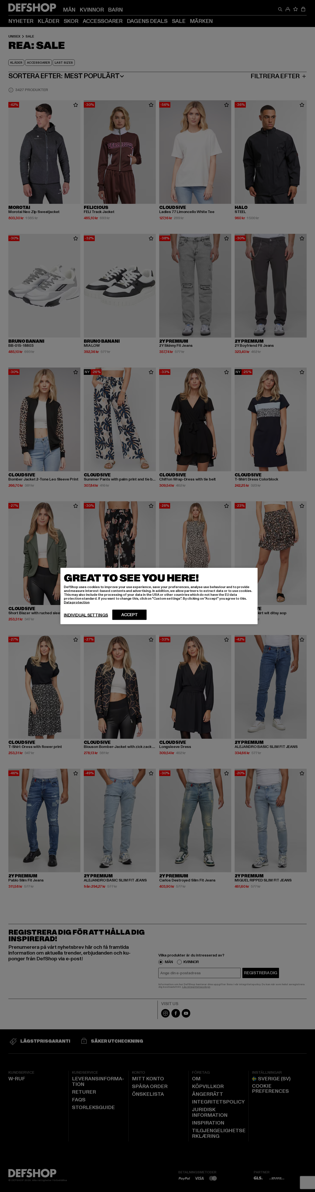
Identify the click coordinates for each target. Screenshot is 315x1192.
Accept (129, 615)
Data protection (77, 602)
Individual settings (86, 615)
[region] (159, 596)
